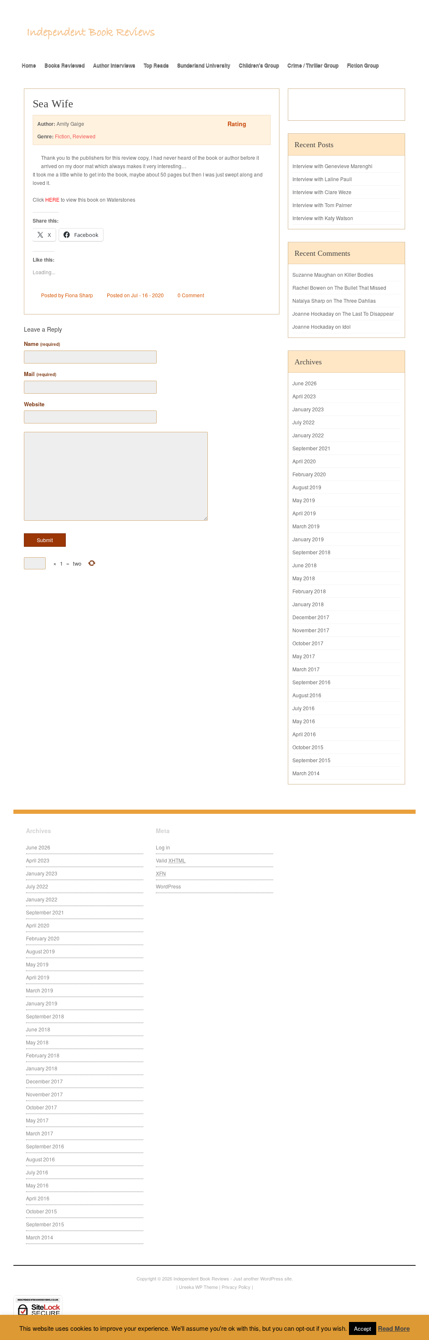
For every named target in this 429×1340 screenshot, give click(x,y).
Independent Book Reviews (201, 1278)
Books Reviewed (64, 65)
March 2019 (306, 526)
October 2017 (307, 643)
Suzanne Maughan (314, 274)
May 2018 (303, 578)
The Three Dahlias (354, 300)
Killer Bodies (358, 274)
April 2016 (304, 734)
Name (42, 344)
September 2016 (311, 682)
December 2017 (310, 617)
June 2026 (304, 383)
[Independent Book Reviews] (91, 36)
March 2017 (306, 669)
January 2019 (308, 539)
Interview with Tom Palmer (322, 204)
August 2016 (306, 695)
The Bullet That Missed (360, 287)
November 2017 (310, 630)
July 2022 (303, 422)
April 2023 (304, 396)
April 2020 (304, 461)
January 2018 (308, 604)
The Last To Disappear (368, 313)
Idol (346, 326)
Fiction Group (363, 65)
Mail (40, 374)
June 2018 (304, 565)
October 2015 (307, 747)
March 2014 (306, 772)
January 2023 (308, 409)
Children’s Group (259, 65)
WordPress (168, 886)
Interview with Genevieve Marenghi (332, 165)
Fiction (62, 136)
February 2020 (309, 474)
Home (29, 65)
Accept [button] (362, 1328)
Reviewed (84, 136)
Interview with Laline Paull (322, 178)
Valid (171, 860)
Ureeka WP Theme (198, 1286)
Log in (163, 847)
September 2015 (311, 759)
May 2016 (303, 721)
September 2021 (311, 448)
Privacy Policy (236, 1286)
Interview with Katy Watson (322, 217)
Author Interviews (114, 65)
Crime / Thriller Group (313, 65)
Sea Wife (53, 104)
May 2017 (303, 656)
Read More (394, 1328)
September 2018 (311, 552)
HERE (52, 199)
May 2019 (303, 500)
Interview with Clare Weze (321, 191)
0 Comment (191, 295)
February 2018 (309, 591)
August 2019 (306, 487)
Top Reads (156, 65)
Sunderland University (203, 65)
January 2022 (308, 435)
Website (34, 404)
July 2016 (303, 708)
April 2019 (304, 513)
